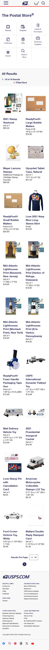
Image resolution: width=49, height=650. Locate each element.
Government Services (31, 596)
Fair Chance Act (29, 623)
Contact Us (6, 586)
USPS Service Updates (31, 591)
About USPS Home (30, 586)
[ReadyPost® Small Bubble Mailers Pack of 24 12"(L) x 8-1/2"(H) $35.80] (13, 200)
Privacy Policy (28, 613)
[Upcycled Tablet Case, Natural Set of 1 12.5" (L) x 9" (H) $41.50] (36, 152)
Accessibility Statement (31, 626)
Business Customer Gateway (12, 613)
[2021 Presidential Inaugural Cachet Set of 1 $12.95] (36, 412)
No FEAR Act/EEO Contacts (33, 621)
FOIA (25, 618)
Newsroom (27, 588)
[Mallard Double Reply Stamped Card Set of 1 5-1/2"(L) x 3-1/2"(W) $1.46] (36, 515)
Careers (5, 600)
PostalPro (6, 628)
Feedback (6, 593)
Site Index (6, 588)
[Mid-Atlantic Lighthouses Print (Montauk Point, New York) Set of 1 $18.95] (13, 306)
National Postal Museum (10, 623)
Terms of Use (28, 616)
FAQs (4, 591)
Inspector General (8, 618)
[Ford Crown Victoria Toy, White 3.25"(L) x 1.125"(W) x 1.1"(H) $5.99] (13, 515)
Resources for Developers (11, 626)
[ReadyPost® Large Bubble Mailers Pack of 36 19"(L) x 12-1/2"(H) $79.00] (36, 103)
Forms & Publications (31, 593)
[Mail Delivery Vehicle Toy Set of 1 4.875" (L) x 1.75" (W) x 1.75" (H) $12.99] (13, 412)
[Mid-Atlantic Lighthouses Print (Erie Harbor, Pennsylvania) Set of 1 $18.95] (36, 306)
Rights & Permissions (31, 599)
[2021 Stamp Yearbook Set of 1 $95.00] (13, 103)
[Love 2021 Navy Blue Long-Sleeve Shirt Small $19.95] (36, 200)
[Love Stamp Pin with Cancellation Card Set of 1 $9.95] (13, 463)
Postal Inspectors (8, 616)
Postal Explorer (8, 621)
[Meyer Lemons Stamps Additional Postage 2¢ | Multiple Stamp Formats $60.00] (13, 152)
